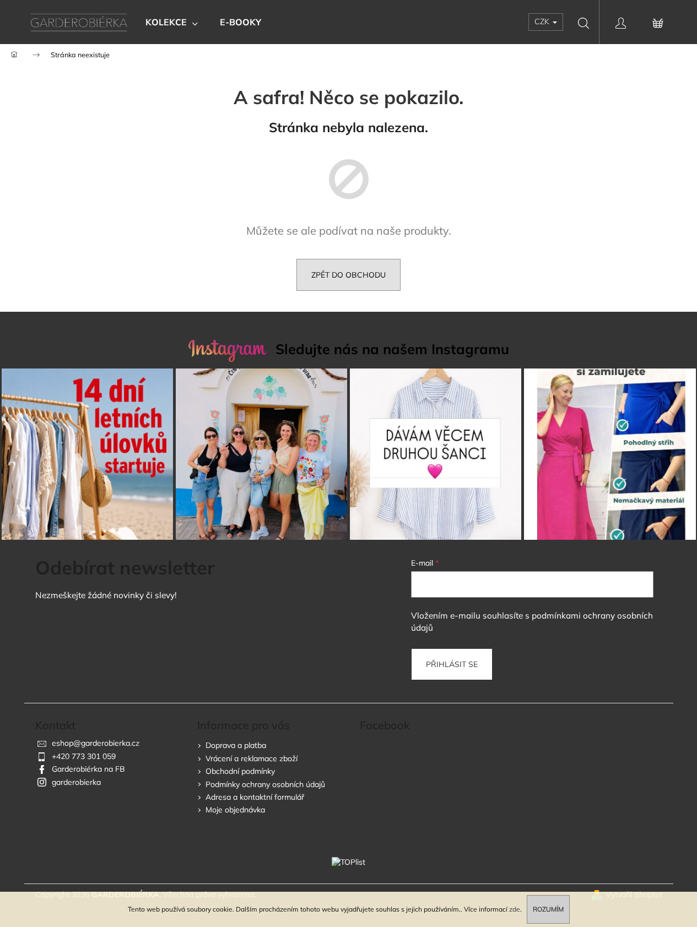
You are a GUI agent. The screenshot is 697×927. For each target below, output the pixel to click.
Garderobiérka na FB (88, 769)
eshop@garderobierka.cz (95, 743)
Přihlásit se (452, 664)
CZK (543, 21)
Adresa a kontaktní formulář (255, 797)
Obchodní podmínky (240, 771)
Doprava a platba (236, 745)
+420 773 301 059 (84, 756)
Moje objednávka (235, 810)
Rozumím (548, 909)
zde (514, 909)
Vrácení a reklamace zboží (252, 758)
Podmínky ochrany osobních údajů (265, 784)
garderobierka (76, 782)
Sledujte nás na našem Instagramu (392, 348)
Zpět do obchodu (348, 275)
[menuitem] (171, 22)
